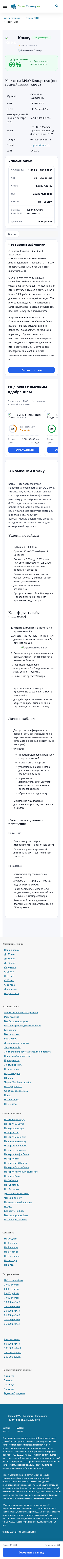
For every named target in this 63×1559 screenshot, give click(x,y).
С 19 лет (9, 976)
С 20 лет (9, 980)
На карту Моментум (15, 1137)
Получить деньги (24, 449)
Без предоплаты (13, 1086)
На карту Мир (11, 1132)
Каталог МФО (15, 1416)
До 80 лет (9, 963)
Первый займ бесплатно (17, 1056)
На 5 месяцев (11, 1256)
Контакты (28, 1416)
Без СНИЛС (10, 1038)
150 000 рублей (12, 1352)
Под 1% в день (12, 1073)
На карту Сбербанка (15, 1145)
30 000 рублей (12, 1319)
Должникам (10, 989)
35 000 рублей (12, 1323)
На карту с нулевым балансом (21, 1171)
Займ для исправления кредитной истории (27, 1051)
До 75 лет (9, 958)
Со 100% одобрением (16, 1090)
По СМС (8, 1077)
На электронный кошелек (18, 1202)
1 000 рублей (11, 1284)
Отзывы (12, 234)
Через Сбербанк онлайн (17, 1082)
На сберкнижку (12, 1189)
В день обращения (14, 1393)
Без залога (10, 1030)
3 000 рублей (11, 1289)
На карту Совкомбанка (16, 1167)
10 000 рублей (12, 1302)
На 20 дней (10, 1238)
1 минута (9, 1376)
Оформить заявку (31, 1552)
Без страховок (12, 1034)
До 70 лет (9, 954)
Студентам (10, 967)
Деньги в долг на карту (16, 1043)
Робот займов (11, 1017)
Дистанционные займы (16, 1193)
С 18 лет (9, 971)
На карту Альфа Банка (16, 1154)
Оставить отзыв (32, 370)
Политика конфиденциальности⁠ (24, 1420)
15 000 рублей (12, 1306)
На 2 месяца (11, 1247)
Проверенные (11, 1060)
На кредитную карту (15, 1141)
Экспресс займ (12, 1047)
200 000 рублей (12, 1356)
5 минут (8, 1380)
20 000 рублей (12, 1310)
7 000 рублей (11, 1297)
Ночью (7, 1095)
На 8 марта (10, 1104)
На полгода (10, 1260)
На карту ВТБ (11, 1158)
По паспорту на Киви (15, 1219)
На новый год (11, 1099)
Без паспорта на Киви (16, 1215)
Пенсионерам (11, 950)
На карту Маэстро (14, 1128)
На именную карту (14, 1119)
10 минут (9, 1384)
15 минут (9, 1389)
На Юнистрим (11, 1184)
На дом (8, 1206)
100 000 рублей (12, 1348)
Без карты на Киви (14, 1211)
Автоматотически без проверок (21, 1012)
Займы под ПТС (13, 1064)
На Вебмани (11, 1180)
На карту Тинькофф (15, 1150)
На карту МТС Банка (15, 1163)
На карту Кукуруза (14, 1123)
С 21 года (9, 984)
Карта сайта (41, 1416)
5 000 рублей (11, 1293)
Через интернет (13, 1197)
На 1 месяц (10, 1243)
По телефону (11, 1069)
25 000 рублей (12, 1315)
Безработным (11, 993)
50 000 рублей (12, 1343)
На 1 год (8, 1264)
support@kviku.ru (40, 145)
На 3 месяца (11, 1251)
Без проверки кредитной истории (22, 1025)
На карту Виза (12, 1176)
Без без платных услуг (16, 1021)
